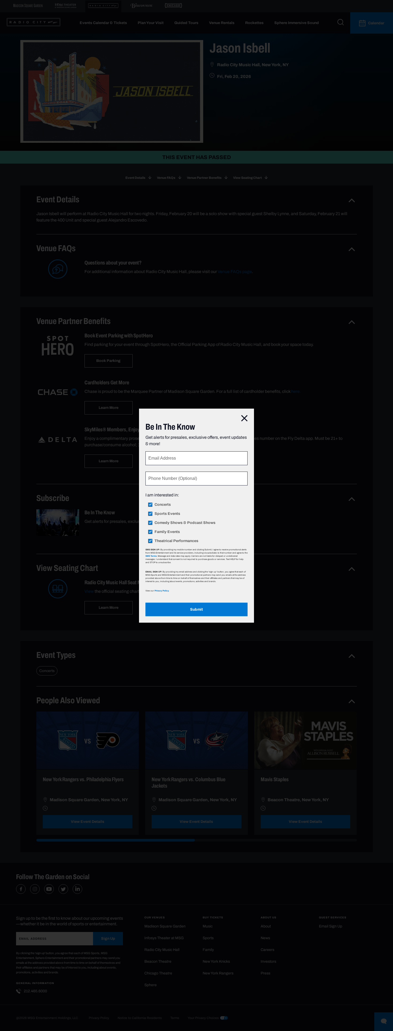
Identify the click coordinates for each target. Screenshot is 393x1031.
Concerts (163, 504)
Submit (196, 609)
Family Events (167, 532)
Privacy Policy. (162, 590)
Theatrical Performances (176, 541)
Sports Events (167, 513)
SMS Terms (151, 556)
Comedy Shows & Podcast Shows (185, 523)
